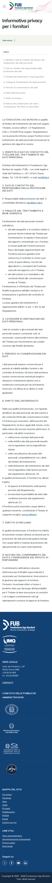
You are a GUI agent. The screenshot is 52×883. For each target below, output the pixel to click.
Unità (4, 805)
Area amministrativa (12, 835)
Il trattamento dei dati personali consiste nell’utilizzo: (23, 223)
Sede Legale (9, 661)
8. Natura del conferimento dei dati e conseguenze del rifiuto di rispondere (21, 105)
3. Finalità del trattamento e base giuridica (23, 76)
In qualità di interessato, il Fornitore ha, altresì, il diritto (25, 479)
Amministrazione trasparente (16, 839)
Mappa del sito (12, 789)
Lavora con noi (9, 822)
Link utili (8, 830)
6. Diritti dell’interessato (14, 93)
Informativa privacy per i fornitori (22, 23)
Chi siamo (7, 794)
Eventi (5, 819)
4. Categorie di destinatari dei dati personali (24, 82)
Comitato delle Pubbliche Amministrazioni (19, 695)
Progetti (6, 808)
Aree (4, 801)
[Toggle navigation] (4, 6)
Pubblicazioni (8, 812)
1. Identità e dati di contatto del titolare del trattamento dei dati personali (23, 61)
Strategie (6, 798)
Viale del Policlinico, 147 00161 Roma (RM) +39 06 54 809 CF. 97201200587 (13, 671)
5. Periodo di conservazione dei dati (20, 87)
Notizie (5, 815)
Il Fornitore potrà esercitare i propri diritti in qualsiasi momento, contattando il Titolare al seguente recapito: (25, 510)
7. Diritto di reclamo (12, 98)
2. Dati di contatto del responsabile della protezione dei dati (22, 70)
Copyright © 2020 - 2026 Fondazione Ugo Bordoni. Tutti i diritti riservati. (26, 877)
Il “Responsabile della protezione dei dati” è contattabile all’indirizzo (24, 200)
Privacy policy (8, 842)
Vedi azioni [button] (7, 40)
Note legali (7, 846)
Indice (6, 52)
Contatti (7, 682)
